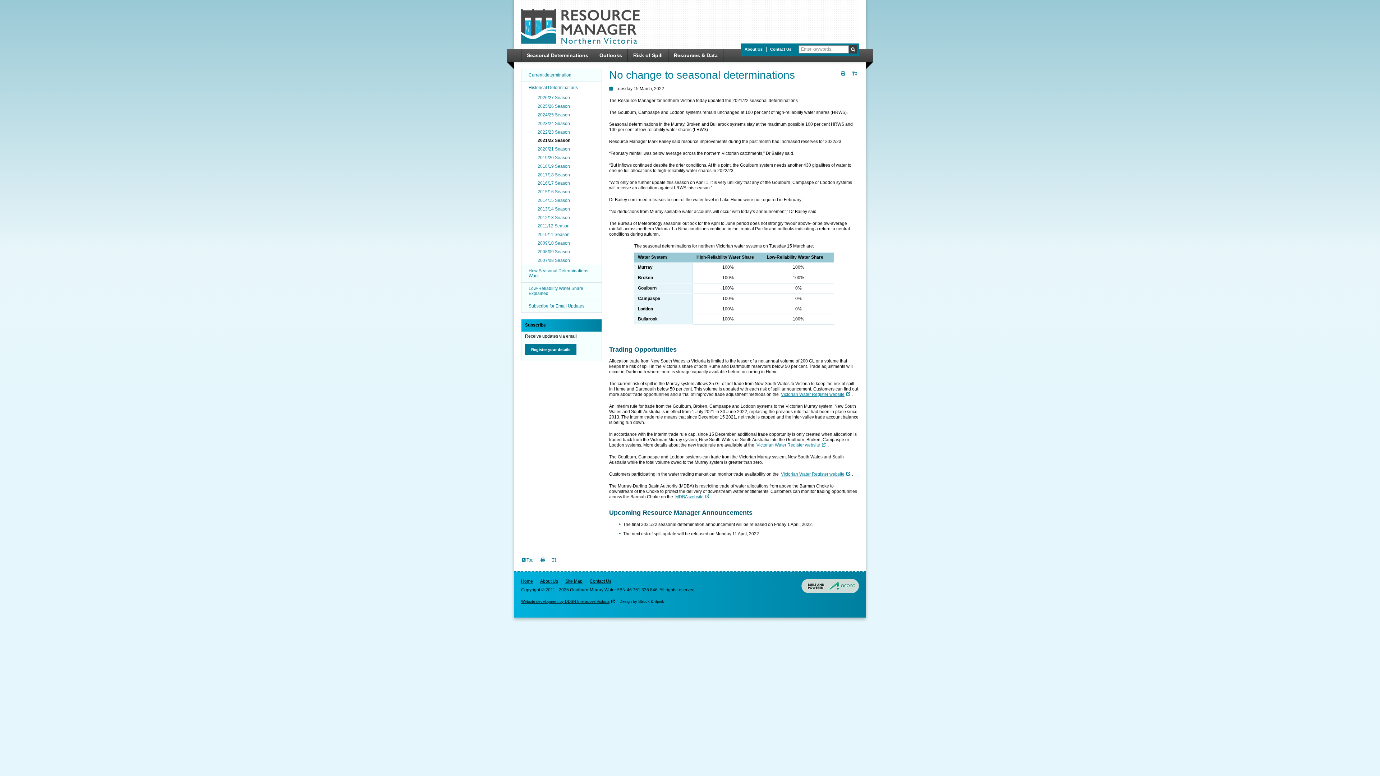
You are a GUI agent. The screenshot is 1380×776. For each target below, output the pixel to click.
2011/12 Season (554, 225)
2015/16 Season (554, 191)
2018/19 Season (554, 166)
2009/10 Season (554, 243)
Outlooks (610, 55)
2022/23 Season (554, 132)
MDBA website (689, 496)
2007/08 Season (554, 260)
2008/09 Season (554, 251)
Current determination (550, 75)
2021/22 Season (554, 140)
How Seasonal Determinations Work (558, 273)
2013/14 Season (554, 209)
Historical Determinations (553, 87)
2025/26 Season (554, 106)
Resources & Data (696, 55)
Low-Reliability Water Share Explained (556, 291)
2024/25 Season (554, 114)
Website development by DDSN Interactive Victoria (565, 601)
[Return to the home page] (580, 42)
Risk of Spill (648, 55)
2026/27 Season (554, 97)
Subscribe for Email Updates (556, 306)
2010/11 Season (554, 234)
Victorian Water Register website (813, 394)
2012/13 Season (554, 217)
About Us (754, 49)
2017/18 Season (554, 174)
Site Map (574, 581)
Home (527, 581)
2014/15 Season (554, 200)
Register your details (550, 349)
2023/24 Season (554, 123)
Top (530, 560)
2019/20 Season (554, 157)
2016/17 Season (554, 183)
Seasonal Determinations (557, 55)
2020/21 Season (554, 149)
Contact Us (780, 49)
